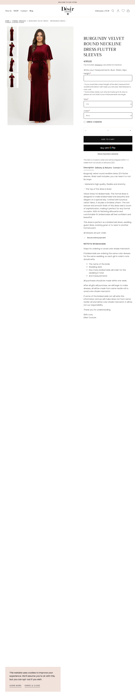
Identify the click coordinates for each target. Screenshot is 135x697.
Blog (31, 11)
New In (8, 11)
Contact (24, 11)
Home (7, 21)
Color (87, 111)
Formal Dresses (19, 21)
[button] (102, 11)
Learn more (15, 685)
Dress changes (94, 122)
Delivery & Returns (103, 168)
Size (86, 99)
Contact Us (118, 168)
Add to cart (108, 139)
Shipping (98, 65)
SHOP (16, 11)
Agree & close (32, 685)
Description (89, 168)
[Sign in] (118, 10)
